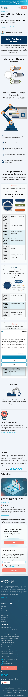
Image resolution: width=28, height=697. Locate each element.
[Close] (27, 1)
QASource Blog (4, 11)
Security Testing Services (7, 651)
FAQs (19, 692)
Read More (4, 597)
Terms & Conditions (6, 690)
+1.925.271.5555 (7, 661)
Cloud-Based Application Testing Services (10, 634)
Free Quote (9, 692)
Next (14, 542)
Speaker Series (4, 617)
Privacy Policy (19, 688)
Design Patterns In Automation (18, 26)
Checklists (3, 608)
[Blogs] (7, 675)
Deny (14, 364)
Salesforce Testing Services (7, 649)
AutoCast (4, 27)
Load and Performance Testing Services (10, 636)
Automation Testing (6, 26)
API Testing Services (6, 627)
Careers (15, 692)
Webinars (3, 619)
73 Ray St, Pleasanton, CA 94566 (10, 659)
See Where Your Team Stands (13, 3)
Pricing (24, 7)
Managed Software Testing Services (9, 638)
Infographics (4, 613)
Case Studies (4, 606)
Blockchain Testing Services (7, 632)
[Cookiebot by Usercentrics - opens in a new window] (21, 331)
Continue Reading (5, 515)
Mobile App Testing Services (7, 642)
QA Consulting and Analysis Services (9, 644)
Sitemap (7, 688)
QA (11, 502)
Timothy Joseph (9, 32)
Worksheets (4, 621)
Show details (21, 353)
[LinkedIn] (2, 675)
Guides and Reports (5, 611)
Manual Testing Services (6, 640)
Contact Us (12, 688)
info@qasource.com (8, 663)
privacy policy (12, 566)
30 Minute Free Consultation (9, 668)
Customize (13, 360)
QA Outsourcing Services (6, 646)
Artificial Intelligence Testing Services (9, 629)
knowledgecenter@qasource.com (8, 432)
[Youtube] (5, 675)
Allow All (14, 357)
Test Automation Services (7, 653)
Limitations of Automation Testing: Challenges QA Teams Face (12, 499)
